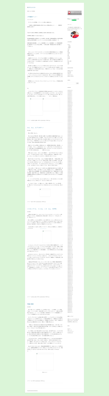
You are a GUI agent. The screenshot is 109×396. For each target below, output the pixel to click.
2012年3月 (69, 201)
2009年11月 (69, 239)
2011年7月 (69, 212)
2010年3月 (69, 234)
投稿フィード (70, 329)
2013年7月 (69, 179)
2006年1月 (69, 302)
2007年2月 (69, 284)
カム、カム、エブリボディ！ (35, 127)
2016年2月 (69, 136)
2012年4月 (69, 199)
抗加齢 (36, 120)
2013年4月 (69, 183)
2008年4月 (69, 265)
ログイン (69, 328)
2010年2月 (69, 235)
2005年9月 (69, 308)
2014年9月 (69, 160)
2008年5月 (69, 264)
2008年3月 (69, 266)
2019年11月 (69, 103)
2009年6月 (69, 246)
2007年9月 (69, 275)
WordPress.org (70, 332)
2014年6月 (69, 164)
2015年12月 (69, 139)
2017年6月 (69, 123)
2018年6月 (69, 117)
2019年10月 (69, 105)
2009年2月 (69, 251)
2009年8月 (69, 243)
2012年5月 (69, 198)
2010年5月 (69, 231)
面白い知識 (69, 61)
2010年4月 (69, 232)
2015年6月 (69, 147)
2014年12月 (69, 156)
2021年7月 (69, 94)
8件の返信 (29, 130)
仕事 (32, 120)
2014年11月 (69, 157)
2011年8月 (69, 210)
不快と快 (69, 73)
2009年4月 (69, 249)
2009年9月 (69, 242)
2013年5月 (69, 182)
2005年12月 (69, 303)
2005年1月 (69, 312)
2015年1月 (69, 154)
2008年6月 (69, 262)
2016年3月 (69, 135)
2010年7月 (69, 228)
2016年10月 (69, 125)
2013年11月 (69, 173)
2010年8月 (69, 227)
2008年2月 (69, 268)
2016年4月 (69, 134)
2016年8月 (69, 128)
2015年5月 (69, 149)
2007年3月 (69, 283)
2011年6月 (69, 213)
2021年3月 (69, 95)
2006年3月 (69, 299)
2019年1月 (69, 114)
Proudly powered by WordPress (32, 390)
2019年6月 (69, 110)
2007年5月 (69, 280)
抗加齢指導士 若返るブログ (73, 321)
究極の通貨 (30, 304)
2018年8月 (69, 116)
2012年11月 (69, 190)
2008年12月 (69, 254)
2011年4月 (69, 216)
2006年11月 (69, 288)
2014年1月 (69, 171)
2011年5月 (69, 214)
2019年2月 (69, 113)
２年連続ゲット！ (32, 17)
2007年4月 (69, 282)
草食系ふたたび (70, 70)
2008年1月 (69, 269)
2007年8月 (69, 276)
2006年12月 (69, 287)
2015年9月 (69, 143)
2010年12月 (69, 221)
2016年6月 (69, 131)
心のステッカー (70, 74)
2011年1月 (69, 220)
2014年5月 (69, 165)
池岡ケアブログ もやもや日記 (73, 320)
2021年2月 (69, 97)
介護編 (69, 45)
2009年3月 (69, 250)
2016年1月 (69, 138)
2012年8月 (69, 194)
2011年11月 (69, 206)
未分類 (69, 56)
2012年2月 (69, 202)
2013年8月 (69, 177)
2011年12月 (69, 205)
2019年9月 (69, 106)
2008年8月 (69, 260)
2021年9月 (69, 91)
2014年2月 (69, 169)
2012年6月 (69, 197)
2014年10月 (69, 158)
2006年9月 (69, 291)
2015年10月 (69, 142)
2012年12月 (69, 188)
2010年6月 (69, 229)
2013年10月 (69, 175)
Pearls (69, 44)
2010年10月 (69, 224)
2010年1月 (69, 236)
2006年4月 (69, 298)
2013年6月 (69, 180)
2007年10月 (69, 273)
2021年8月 (69, 92)
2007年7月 (69, 277)
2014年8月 (69, 161)
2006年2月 (69, 301)
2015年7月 (69, 146)
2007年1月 (69, 286)
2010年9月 (69, 225)
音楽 (35, 296)
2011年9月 (69, 209)
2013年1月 (69, 187)
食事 (68, 63)
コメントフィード (70, 331)
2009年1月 (69, 253)
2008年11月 (69, 256)
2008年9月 (69, 258)
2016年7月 (69, 129)
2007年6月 (69, 279)
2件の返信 (29, 211)
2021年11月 (69, 90)
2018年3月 (69, 121)
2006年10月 (69, 290)
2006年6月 (69, 295)
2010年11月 (69, 223)
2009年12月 (69, 238)
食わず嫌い (69, 71)
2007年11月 (69, 272)
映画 (68, 55)
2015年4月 (69, 150)
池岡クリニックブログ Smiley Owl (73, 319)
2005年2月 (69, 310)
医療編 (69, 47)
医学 (34, 120)
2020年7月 (69, 98)
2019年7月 (69, 109)
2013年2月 (69, 186)
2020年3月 (69, 99)
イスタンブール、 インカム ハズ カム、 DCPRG (41, 209)
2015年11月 (69, 140)
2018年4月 (69, 120)
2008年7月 (69, 261)
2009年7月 (69, 245)
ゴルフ (69, 48)
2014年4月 (69, 166)
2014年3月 (69, 168)
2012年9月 (69, 192)
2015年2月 (69, 153)
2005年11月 (69, 305)
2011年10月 (69, 208)
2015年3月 (69, 151)
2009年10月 (69, 240)
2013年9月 (69, 176)
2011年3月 (69, 217)
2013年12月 (69, 172)
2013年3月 (69, 184)
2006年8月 (69, 292)
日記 (34, 296)
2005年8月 (69, 309)
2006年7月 (69, 294)
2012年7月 (69, 195)
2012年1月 (69, 203)
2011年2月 (69, 219)
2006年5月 (69, 297)
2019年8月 (69, 108)
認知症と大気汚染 (70, 76)
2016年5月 (69, 132)
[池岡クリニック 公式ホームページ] (75, 14)
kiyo (49, 120)
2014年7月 (69, 162)
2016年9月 (69, 127)
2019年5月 (69, 112)
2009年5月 (69, 247)
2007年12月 (69, 271)
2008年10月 (69, 257)
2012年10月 (69, 191)
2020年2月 (69, 101)
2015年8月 (69, 145)
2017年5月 (69, 124)
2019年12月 (69, 102)
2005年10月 (69, 306)
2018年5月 (69, 119)
